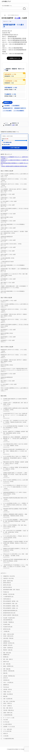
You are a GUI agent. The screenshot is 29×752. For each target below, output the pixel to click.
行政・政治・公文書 (7, 701)
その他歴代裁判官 (7, 596)
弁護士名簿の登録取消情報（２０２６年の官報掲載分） (13, 224)
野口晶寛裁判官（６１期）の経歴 (8, 213)
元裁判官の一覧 (6, 578)
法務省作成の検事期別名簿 (7, 236)
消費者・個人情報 (7, 694)
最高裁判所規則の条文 (8, 612)
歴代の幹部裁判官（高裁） (9, 603)
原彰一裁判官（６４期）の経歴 (7, 282)
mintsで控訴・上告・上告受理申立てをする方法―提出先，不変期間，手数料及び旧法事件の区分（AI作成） (15, 421)
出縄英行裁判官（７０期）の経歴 (8, 197)
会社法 (4, 677)
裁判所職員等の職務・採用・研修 (10, 589)
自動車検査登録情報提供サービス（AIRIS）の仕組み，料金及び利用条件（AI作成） (15, 493)
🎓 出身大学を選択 (6, 144)
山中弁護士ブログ (6, 1)
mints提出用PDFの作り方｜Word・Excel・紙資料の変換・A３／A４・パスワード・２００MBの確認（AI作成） (15, 415)
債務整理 (5, 684)
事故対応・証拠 (6, 650)
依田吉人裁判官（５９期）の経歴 (8, 254)
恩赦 (4, 673)
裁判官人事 (5, 584)
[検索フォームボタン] (25, 8)
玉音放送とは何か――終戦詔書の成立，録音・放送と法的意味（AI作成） (15, 403)
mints (4, 719)
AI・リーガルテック (7, 717)
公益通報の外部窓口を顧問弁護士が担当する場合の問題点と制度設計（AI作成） (15, 409)
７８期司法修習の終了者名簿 (7, 261)
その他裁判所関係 (7, 738)
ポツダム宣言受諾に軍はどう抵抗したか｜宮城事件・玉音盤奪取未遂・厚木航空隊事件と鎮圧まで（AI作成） (15, 457)
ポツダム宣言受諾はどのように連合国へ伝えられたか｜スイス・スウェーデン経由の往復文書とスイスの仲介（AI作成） (15, 487)
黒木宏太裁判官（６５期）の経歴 (8, 373)
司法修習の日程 (6, 626)
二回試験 (5, 631)
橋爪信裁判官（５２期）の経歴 (7, 205)
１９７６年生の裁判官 (7, 110)
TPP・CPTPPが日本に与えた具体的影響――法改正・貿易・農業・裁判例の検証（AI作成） (15, 531)
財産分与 (5, 661)
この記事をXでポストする (14, 58)
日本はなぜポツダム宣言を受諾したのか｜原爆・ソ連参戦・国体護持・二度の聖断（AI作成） (15, 554)
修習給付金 (5, 629)
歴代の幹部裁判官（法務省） (9, 608)
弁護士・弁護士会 (7, 634)
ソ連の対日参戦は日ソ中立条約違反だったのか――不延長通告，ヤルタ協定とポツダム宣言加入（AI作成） (15, 565)
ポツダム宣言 (6, 731)
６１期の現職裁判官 (15, 105)
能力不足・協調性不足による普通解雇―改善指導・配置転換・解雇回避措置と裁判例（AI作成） (15, 432)
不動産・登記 (6, 691)
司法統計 (5, 592)
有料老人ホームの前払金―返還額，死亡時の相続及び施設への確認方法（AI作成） (15, 468)
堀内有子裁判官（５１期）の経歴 (8, 247)
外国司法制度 (6, 598)
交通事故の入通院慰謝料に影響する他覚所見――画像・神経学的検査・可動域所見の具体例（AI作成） (15, 515)
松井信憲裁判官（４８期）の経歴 (8, 279)
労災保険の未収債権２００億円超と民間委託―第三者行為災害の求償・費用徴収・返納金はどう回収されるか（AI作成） (15, 543)
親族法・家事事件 (7, 666)
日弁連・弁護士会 (7, 636)
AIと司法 (5, 721)
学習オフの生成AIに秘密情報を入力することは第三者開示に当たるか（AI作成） (15, 480)
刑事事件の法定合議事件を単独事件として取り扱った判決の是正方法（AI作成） (15, 549)
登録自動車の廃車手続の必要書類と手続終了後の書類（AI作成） (15, 509)
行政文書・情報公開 (7, 710)
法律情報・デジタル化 (8, 726)
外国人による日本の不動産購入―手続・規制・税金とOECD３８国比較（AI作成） (15, 526)
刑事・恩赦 (5, 668)
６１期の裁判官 (7, 105)
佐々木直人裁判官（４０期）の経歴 (8, 201)
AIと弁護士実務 (6, 724)
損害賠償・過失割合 (7, 643)
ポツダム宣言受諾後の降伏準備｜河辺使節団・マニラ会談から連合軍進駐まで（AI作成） (15, 427)
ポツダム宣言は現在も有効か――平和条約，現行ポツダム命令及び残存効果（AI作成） (15, 537)
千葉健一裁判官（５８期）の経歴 (8, 228)
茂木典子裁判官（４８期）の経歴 (8, 336)
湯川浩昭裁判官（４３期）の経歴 (8, 329)
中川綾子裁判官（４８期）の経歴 (8, 240)
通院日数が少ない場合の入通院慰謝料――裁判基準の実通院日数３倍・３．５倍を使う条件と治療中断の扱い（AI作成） (15, 438)
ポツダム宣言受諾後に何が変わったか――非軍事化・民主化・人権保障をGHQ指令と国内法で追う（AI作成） (15, 504)
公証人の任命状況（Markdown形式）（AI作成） (11, 243)
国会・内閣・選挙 (7, 708)
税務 (4, 696)
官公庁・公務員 (6, 705)
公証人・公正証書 (7, 682)
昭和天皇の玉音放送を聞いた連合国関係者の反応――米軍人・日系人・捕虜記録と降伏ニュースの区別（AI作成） (15, 451)
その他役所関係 (6, 715)
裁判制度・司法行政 (7, 594)
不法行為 (5, 687)
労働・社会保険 (6, 698)
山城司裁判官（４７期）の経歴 (7, 250)
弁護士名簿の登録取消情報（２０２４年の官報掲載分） (13, 265)
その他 (4, 735)
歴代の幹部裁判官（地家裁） (9, 605)
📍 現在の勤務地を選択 (7, 142)
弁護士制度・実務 (7, 638)
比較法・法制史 (6, 703)
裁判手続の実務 (6, 587)
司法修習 (5, 624)
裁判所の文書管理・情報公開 (9, 615)
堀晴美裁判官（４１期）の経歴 (7, 194)
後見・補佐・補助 (7, 659)
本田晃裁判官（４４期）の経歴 (7, 340)
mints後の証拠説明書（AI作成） (8, 258)
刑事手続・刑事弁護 (7, 670)
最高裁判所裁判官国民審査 (9, 610)
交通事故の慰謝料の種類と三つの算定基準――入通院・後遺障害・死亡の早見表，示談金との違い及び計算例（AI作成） (15, 474)
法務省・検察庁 (6, 712)
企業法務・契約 (6, 689)
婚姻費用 (5, 654)
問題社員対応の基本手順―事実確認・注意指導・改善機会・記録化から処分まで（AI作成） (15, 462)
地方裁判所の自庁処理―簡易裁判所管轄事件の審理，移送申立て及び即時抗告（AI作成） (15, 560)
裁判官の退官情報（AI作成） (7, 217)
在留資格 (5, 680)
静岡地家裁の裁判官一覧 (7, 108)
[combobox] (13, 8)
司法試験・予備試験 (7, 622)
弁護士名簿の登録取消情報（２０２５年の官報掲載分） (13, 291)
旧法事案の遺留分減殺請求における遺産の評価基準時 (15, 398)
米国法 (4, 733)
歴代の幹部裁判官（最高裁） (9, 601)
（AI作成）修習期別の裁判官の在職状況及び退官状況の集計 (14, 166)
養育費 (4, 656)
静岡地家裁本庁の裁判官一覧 (19, 108)
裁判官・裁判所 (6, 580)
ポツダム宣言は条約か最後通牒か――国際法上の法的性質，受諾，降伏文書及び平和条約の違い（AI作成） (15, 520)
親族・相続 (5, 652)
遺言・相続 (5, 663)
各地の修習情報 (6, 619)
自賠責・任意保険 (7, 647)
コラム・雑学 (6, 729)
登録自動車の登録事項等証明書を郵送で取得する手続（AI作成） (15, 498)
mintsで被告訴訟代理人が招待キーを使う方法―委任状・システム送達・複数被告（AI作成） (15, 444)
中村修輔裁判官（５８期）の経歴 (8, 220)
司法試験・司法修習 (7, 617)
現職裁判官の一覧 (7, 102)
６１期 (17, 18)
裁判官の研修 (6, 582)
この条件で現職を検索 (14, 147)
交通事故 (5, 641)
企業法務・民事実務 (7, 676)
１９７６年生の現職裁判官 (19, 110)
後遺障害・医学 (6, 645)
